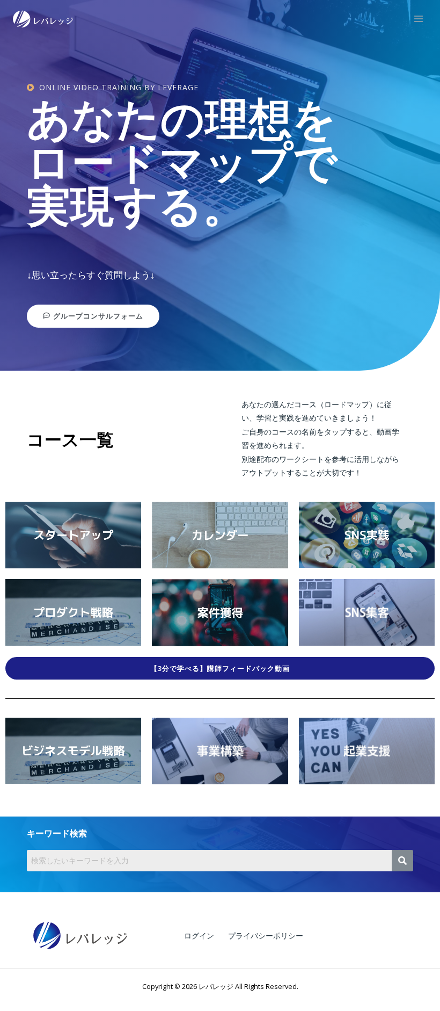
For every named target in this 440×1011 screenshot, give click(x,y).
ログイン (199, 935)
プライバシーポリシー (265, 935)
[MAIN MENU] (419, 19)
